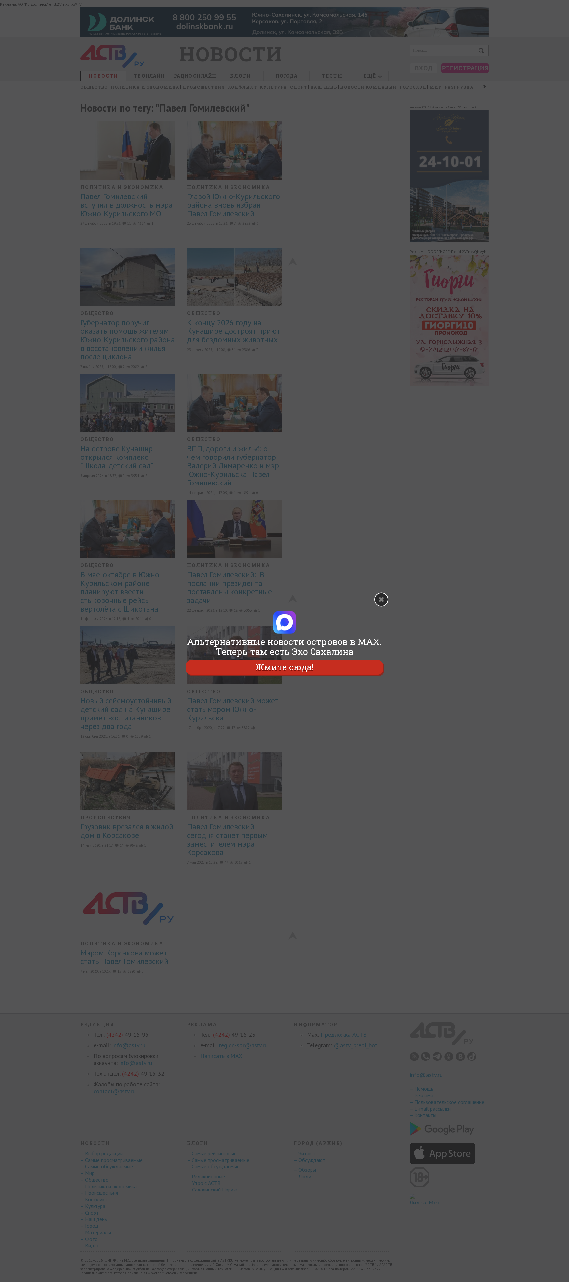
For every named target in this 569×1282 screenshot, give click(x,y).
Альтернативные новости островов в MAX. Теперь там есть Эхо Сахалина (284, 647)
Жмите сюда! (284, 667)
